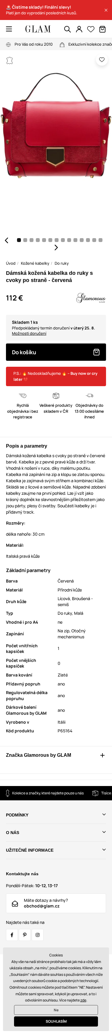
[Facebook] (12, 935)
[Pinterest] (25, 935)
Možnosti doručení (29, 333)
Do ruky (62, 263)
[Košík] (102, 29)
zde (83, 1000)
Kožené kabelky (35, 263)
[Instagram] (38, 935)
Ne (56, 1010)
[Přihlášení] (79, 29)
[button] (106, 10)
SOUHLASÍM (56, 1021)
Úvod (11, 263)
